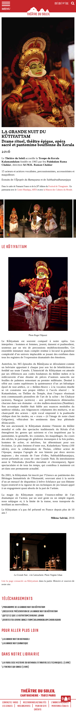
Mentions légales (60, 706)
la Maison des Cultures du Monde (58, 189)
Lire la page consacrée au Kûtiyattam (20, 581)
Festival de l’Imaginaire (58, 186)
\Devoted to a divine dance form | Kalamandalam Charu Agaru (31, 620)
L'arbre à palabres (60, 702)
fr (56, 3)
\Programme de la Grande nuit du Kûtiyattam (23, 607)
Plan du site (41, 706)
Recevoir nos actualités (34, 702)
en (59, 3)
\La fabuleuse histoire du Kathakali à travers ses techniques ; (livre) (36, 663)
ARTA (34, 189)
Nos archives (23, 706)
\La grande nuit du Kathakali (16, 639)
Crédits (37, 709)
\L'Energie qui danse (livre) (15, 667)
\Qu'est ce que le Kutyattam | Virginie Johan (23, 616)
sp (63, 3)
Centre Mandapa (24, 189)
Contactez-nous (10, 702)
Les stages (7, 706)
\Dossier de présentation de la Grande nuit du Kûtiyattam (30, 611)
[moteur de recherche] (72, 3)
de (67, 3)
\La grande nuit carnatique (15, 643)
